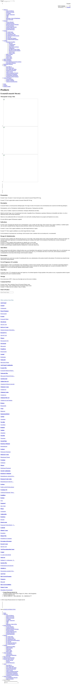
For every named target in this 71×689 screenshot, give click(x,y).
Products (5, 30)
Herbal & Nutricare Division (12, 24)
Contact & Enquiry (7, 78)
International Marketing (11, 655)
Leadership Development (11, 74)
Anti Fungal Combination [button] (7, 365)
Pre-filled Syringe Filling (14, 49)
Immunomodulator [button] (5, 414)
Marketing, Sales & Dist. (11, 624)
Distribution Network (8, 64)
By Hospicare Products (11, 38)
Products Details (6, 86)
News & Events (9, 19)
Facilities (5, 40)
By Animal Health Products (12, 39)
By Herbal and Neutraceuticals (13, 640)
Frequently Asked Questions (12, 76)
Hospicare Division (10, 28)
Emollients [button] (3, 495)
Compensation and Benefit (12, 75)
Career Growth (9, 71)
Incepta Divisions (7, 625)
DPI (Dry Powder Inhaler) (14, 50)
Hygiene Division (10, 25)
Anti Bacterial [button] (4, 378)
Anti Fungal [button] (3, 302)
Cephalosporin (12, 44)
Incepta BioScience (10, 29)
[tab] (35, 303)
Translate (68, 7)
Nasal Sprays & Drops (14, 46)
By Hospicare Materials (11, 642)
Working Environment (11, 70)
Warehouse (8, 55)
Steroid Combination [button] (5, 470)
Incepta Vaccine (9, 660)
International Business (11, 63)
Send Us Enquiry (10, 678)
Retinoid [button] (3, 427)
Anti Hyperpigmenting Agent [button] (7, 549)
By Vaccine (8, 37)
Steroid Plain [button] (4, 441)
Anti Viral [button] (3, 573)
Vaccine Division (10, 22)
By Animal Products (10, 644)
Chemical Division (10, 23)
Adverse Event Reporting (11, 81)
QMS (7, 15)
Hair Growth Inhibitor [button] (6, 584)
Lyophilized (11, 45)
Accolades (8, 13)
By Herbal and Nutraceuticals (12, 35)
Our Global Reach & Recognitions (13, 61)
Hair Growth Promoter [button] (6, 576)
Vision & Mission (10, 10)
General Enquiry (9, 79)
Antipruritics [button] (4, 514)
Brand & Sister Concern (8, 659)
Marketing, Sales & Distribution (13, 18)
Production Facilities (10, 41)
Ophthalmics (11, 48)
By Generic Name (10, 33)
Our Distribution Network (11, 677)
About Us (5, 9)
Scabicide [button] (3, 527)
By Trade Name (9, 32)
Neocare (8, 661)
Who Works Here (10, 68)
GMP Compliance (7, 59)
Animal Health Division (11, 27)
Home (4, 84)
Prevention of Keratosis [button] (6, 541)
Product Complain (10, 80)
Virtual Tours (12, 51)
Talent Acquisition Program (12, 73)
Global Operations (7, 60)
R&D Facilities (9, 54)
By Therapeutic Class (11, 34)
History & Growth (10, 12)
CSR (7, 17)
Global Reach (9, 654)
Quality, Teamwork (10, 14)
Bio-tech (11, 43)
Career (4, 65)
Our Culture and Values (11, 69)
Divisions (5, 20)
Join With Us (9, 66)
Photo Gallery (12, 53)
